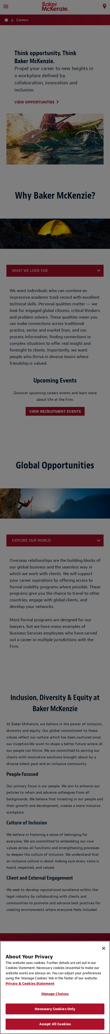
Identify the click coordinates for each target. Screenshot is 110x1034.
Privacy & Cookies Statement (30, 983)
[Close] (103, 948)
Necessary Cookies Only (55, 1009)
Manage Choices (55, 994)
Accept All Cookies (55, 1024)
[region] (55, 987)
